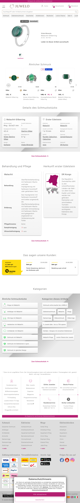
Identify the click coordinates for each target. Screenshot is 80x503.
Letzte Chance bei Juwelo (64, 337)
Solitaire (7, 145)
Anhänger (5, 430)
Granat (62, 442)
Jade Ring (44, 445)
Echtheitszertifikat (11, 388)
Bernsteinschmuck (27, 436)
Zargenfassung (66, 137)
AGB (12, 494)
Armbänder (6, 433)
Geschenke (29, 16)
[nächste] (76, 85)
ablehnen (45, 487)
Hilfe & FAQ (11, 407)
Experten (31, 391)
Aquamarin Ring (46, 433)
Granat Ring (45, 442)
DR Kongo (64, 145)
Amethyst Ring (45, 430)
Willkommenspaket (11, 391)
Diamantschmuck (27, 442)
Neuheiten (50, 16)
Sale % (70, 16)
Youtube (67, 460)
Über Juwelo (30, 385)
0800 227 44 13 (49, 408)
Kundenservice (12, 385)
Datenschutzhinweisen (39, 490)
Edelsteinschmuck (18, 16)
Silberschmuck (59, 318)
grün (44, 145)
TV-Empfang (11, 398)
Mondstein (63, 445)
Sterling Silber (26, 131)
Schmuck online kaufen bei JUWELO (55, 305)
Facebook (62, 460)
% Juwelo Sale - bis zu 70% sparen (54, 325)
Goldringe (5, 445)
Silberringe (71, 318)
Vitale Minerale (27, 145)
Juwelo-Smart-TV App (11, 401)
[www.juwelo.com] (72, 497)
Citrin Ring (44, 436)
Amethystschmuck (27, 430)
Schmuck (6, 16)
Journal (29, 404)
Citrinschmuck (26, 439)
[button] (3, 6)
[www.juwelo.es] (68, 497)
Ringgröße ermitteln (11, 410)
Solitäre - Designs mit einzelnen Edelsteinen (57, 331)
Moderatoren (30, 388)
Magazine (30, 395)
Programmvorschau (30, 398)
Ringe (69, 312)
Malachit (46, 125)
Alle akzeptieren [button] (40, 494)
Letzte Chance (60, 16)
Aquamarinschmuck (28, 433)
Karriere (4, 494)
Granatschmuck (26, 445)
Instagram (72, 460)
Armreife (5, 436)
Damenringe (47, 318)
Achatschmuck (26, 427)
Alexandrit (63, 427)
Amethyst (63, 430)
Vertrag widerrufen (10, 496)
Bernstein (63, 436)
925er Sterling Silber (9, 138)
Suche (76, 11)
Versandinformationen (11, 404)
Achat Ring (44, 427)
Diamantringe (6, 442)
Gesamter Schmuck (8, 427)
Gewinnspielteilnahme (11, 395)
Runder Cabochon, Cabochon (50, 138)
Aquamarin (63, 433)
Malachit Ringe (48, 337)
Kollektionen (40, 16)
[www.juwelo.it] (76, 497)
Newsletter (30, 401)
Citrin (62, 439)
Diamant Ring (45, 439)
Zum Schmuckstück (38, 156)
